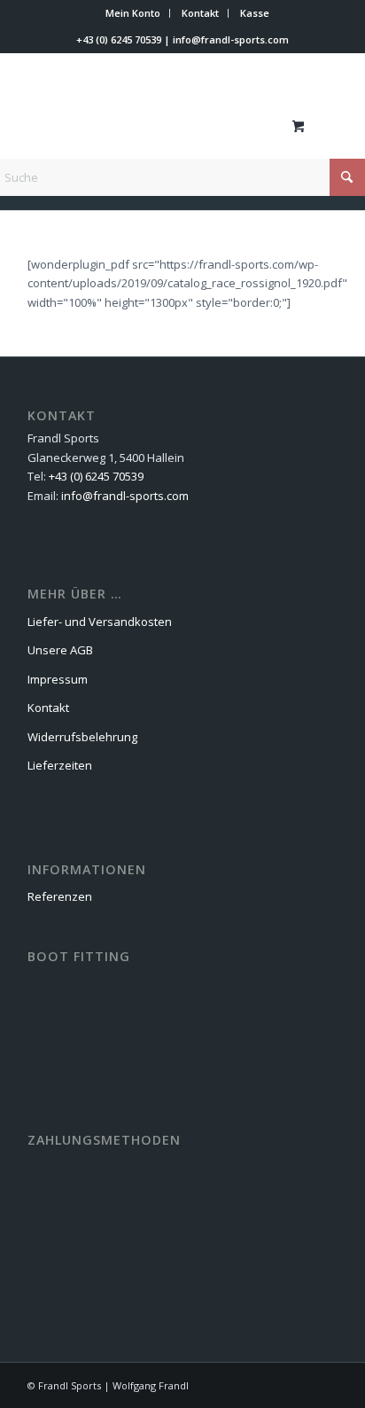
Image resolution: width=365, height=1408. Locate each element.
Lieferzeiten (59, 765)
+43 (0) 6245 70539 (118, 39)
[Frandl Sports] (151, 125)
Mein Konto (132, 13)
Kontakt (200, 13)
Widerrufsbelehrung (82, 737)
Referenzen (59, 896)
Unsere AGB (60, 650)
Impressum (57, 679)
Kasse (254, 13)
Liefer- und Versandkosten (99, 622)
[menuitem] (133, 13)
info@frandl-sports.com (231, 39)
